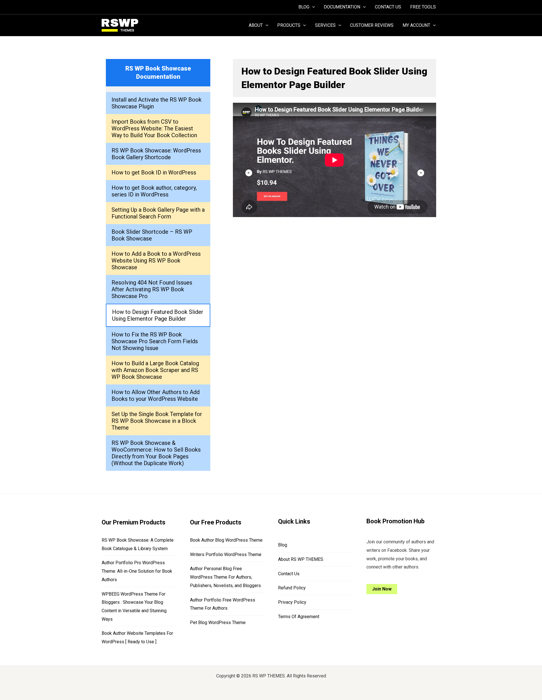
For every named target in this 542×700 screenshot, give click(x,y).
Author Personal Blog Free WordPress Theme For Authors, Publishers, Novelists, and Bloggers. (226, 577)
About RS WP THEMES (300, 559)
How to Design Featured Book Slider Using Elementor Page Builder (157, 315)
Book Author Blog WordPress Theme (226, 540)
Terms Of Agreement (298, 616)
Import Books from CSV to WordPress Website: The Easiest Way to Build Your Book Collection (154, 128)
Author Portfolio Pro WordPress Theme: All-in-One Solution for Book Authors (137, 571)
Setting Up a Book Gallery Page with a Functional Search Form (158, 213)
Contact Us (289, 573)
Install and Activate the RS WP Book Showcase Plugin (157, 103)
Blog (282, 545)
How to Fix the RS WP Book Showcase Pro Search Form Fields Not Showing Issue (155, 341)
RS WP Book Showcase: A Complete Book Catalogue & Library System (138, 544)
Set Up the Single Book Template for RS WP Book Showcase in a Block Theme (157, 421)
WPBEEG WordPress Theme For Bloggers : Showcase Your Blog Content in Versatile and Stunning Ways (134, 606)
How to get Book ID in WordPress (154, 172)
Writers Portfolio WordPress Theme (225, 554)
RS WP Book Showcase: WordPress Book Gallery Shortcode (156, 154)
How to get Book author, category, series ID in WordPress (154, 191)
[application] (312, 7)
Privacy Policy (292, 602)
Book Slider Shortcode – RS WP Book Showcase (152, 235)
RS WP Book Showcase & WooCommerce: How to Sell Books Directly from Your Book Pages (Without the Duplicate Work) (156, 453)
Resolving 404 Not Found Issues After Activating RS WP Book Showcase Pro (152, 289)
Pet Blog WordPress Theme (218, 622)
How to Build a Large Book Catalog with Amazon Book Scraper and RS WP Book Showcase (155, 370)
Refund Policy (292, 587)
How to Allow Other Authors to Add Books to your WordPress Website (156, 395)
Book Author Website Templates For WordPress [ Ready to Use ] (137, 637)
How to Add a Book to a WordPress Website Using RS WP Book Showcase (156, 260)
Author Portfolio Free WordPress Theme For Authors (222, 604)
